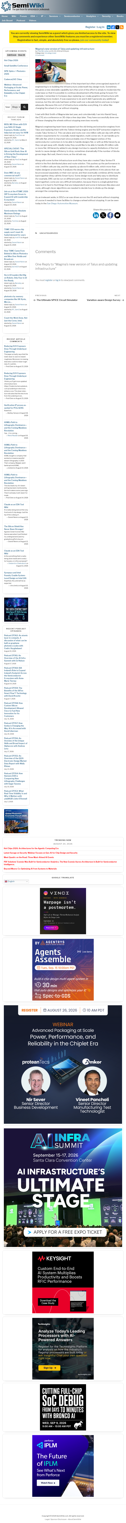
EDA (33, 16)
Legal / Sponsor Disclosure (56, 1519)
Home (5, 16)
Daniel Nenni (17, 164)
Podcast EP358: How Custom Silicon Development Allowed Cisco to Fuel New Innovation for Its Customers (14, 709)
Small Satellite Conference (16, 66)
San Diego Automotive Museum (62, 203)
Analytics (91, 16)
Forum (23, 16)
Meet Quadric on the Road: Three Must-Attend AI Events (29, 857)
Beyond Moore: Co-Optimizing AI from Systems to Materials (30, 869)
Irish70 (17, 238)
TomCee (15, 221)
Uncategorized (50, 53)
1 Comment (39, 55)
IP (42, 16)
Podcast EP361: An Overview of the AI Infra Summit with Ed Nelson (15, 658)
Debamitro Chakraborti (17, 563)
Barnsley (15, 183)
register (49, 280)
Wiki (14, 16)
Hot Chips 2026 (11, 60)
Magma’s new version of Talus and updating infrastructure (64, 48)
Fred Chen (18, 135)
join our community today (94, 40)
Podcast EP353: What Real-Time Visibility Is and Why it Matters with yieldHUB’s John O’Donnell (15, 795)
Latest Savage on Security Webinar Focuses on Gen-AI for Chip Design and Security (41, 853)
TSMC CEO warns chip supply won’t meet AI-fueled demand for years (15, 232)
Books (120, 16)
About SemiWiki (74, 1519)
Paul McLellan (43, 51)
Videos (32, 20)
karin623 (15, 267)
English (10, 881)
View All (21, 55)
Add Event (11, 55)
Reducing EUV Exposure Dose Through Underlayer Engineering (15, 349)
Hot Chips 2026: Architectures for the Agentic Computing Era (31, 848)
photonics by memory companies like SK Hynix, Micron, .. (15, 299)
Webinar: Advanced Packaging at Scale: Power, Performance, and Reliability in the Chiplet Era (16, 90)
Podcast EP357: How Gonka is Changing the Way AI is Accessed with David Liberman (15, 727)
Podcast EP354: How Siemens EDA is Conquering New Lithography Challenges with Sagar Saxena (14, 778)
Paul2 (17, 160)
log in (58, 280)
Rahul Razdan (13, 436)
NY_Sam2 (16, 140)
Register (90, 27)
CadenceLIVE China (13, 79)
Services (53, 16)
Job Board (7, 20)
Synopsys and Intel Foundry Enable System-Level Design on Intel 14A (15, 575)
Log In (100, 27)
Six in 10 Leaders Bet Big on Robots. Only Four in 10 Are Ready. (15, 278)
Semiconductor (72, 16)
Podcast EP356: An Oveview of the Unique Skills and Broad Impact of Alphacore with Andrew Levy (15, 743)
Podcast (21, 20)
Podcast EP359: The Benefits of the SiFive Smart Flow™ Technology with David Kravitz (15, 692)
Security (106, 16)
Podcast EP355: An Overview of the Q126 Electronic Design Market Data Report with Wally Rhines (15, 761)
